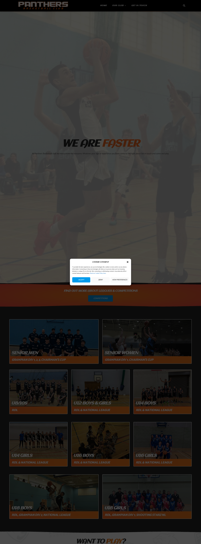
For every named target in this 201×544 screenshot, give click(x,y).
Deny (100, 279)
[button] (127, 262)
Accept (81, 279)
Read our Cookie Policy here (98, 273)
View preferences (119, 279)
